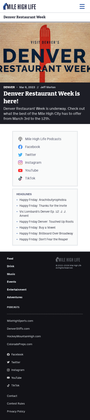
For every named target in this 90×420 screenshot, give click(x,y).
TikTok (30, 178)
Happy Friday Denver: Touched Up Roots (46, 221)
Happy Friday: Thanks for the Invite (43, 205)
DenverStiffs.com (18, 328)
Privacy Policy (16, 411)
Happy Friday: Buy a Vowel (37, 227)
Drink (10, 266)
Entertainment (16, 289)
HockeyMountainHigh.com (24, 336)
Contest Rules (16, 403)
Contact (12, 396)
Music (11, 274)
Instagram (33, 162)
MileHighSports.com (20, 320)
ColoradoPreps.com (19, 344)
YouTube (31, 170)
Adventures (14, 297)
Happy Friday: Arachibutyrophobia (42, 199)
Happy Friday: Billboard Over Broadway (46, 233)
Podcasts (43, 139)
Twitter (30, 155)
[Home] (19, 6)
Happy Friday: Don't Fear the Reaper (43, 239)
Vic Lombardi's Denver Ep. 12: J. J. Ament (42, 213)
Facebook (32, 147)
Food (10, 258)
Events (11, 281)
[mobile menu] (82, 6)
